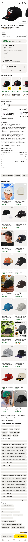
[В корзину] (9, 88)
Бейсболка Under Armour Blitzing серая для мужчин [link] (7, 364)
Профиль (25, 540)
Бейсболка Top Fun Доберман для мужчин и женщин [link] (20, 409)
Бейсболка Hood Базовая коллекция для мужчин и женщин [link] (7, 386)
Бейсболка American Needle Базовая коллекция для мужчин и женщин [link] (20, 294)
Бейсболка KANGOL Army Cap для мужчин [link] (7, 225)
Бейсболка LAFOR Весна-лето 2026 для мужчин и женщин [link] (6, 249)
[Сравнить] (20, 3)
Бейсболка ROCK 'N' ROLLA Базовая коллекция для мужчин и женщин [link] (7, 202)
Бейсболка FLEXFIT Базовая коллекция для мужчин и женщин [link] (7, 317)
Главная (3, 540)
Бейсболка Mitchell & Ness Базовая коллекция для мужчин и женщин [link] (20, 271)
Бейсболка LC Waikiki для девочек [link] (20, 202)
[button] (3, 33)
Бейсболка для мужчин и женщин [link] (20, 225)
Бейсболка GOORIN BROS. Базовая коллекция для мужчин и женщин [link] (20, 249)
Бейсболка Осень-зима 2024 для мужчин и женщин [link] (20, 340)
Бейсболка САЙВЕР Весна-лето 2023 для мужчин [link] (6, 340)
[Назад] (3, 3)
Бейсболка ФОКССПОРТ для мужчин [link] (6, 409)
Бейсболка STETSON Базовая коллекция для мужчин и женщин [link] (7, 271)
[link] (4, 426)
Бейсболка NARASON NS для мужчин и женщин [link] (7, 294)
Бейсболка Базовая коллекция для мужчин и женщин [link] (6, 94)
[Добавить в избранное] (22, 3)
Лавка (8, 540)
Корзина (19, 540)
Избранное (14, 540)
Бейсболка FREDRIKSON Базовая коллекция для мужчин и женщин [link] (20, 317)
